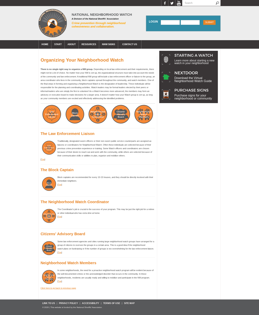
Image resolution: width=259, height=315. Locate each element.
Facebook (164, 3)
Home (45, 44)
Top (43, 159)
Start (58, 44)
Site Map (129, 303)
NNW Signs (108, 44)
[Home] (52, 23)
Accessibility (90, 303)
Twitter (171, 3)
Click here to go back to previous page (58, 288)
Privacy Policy (68, 303)
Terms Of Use (111, 303)
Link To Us (48, 303)
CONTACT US (129, 44)
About (71, 44)
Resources (89, 44)
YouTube (178, 3)
